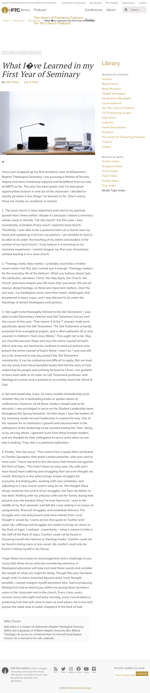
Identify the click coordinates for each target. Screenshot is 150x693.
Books (89, 20)
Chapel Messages (113, 93)
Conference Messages (116, 98)
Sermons (108, 132)
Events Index (110, 180)
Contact (142, 2)
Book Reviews (111, 88)
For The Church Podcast (118, 108)
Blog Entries (9, 53)
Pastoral (35, 53)
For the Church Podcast (52, 23)
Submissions (128, 2)
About (111, 10)
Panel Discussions (114, 127)
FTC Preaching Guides (117, 113)
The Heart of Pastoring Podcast (58, 18)
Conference (93, 10)
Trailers (107, 141)
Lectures (107, 122)
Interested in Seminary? (74, 2)
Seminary (23, 53)
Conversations (111, 103)
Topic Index (109, 175)
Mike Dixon (12, 82)
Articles (107, 79)
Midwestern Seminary (79, 688)
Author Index (110, 161)
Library (111, 63)
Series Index (110, 171)
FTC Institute (112, 2)
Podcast (40, 10)
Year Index (109, 185)
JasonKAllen (95, 2)
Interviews (109, 117)
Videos (106, 146)
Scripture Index (112, 166)
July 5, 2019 (30, 82)
